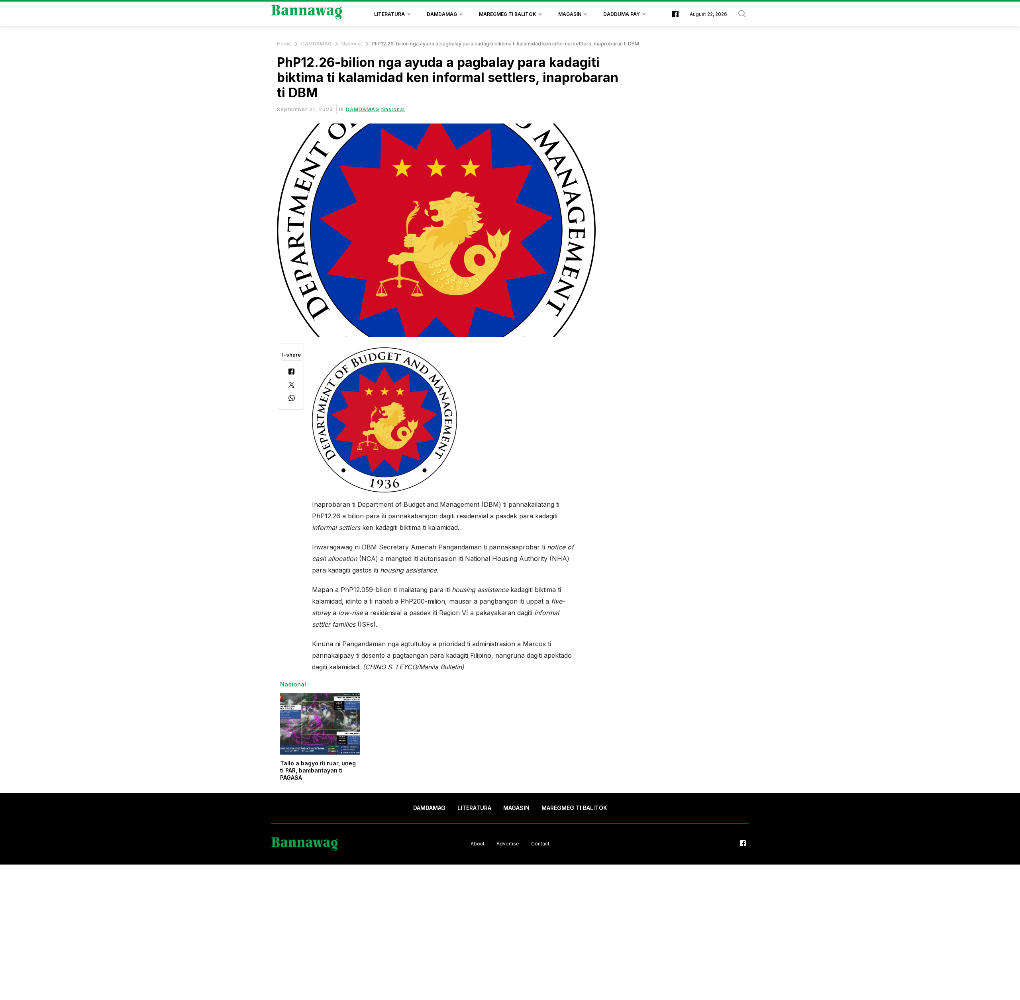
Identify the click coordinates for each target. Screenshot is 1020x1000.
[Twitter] (291, 385)
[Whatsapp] (291, 399)
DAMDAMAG (442, 14)
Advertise (507, 844)
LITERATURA (389, 14)
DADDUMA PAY (621, 14)
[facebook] (675, 15)
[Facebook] (291, 372)
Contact (540, 844)
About (477, 844)
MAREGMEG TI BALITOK (507, 14)
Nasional (351, 44)
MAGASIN (569, 14)
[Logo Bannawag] (307, 14)
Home (284, 44)
